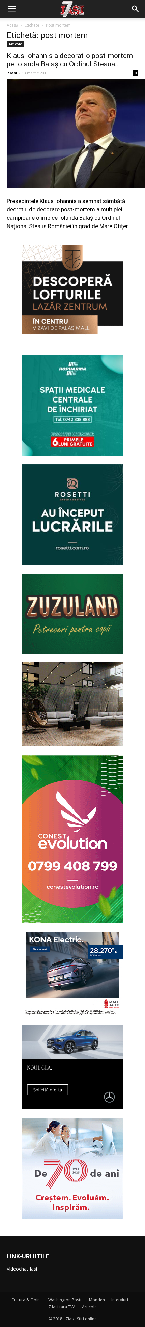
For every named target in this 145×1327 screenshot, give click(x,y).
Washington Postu (65, 1300)
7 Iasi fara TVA (62, 1307)
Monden (97, 1300)
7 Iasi (12, 72)
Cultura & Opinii (26, 1300)
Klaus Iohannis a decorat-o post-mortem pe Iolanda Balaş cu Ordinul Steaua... (70, 59)
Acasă (12, 25)
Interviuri (119, 1300)
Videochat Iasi (22, 1269)
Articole (15, 44)
